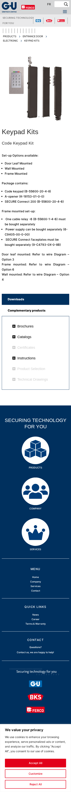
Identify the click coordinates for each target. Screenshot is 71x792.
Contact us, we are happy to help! (35, 652)
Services (35, 524)
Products (9, 36)
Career (35, 619)
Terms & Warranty (35, 623)
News (35, 614)
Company (35, 483)
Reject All (36, 784)
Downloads (16, 299)
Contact (35, 590)
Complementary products (27, 310)
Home (35, 577)
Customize (35, 773)
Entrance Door (33, 36)
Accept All (35, 763)
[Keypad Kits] (35, 121)
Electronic (10, 40)
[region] (35, 758)
